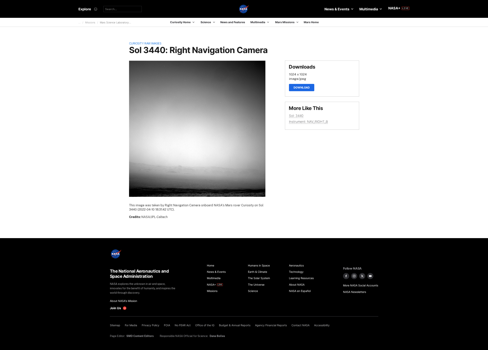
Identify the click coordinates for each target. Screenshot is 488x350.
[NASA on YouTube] (370, 276)
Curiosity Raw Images (145, 43)
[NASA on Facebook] (346, 276)
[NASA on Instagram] (354, 276)
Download (302, 87)
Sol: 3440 (296, 116)
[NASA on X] (362, 276)
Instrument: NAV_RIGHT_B (308, 122)
